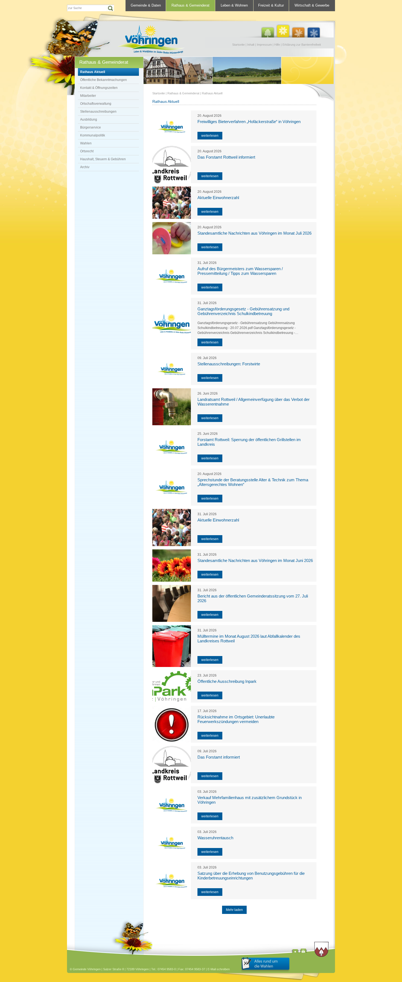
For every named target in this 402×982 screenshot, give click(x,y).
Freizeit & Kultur (271, 5)
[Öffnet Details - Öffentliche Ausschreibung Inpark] (171, 686)
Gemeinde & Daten (146, 5)
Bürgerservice (90, 127)
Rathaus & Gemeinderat (190, 5)
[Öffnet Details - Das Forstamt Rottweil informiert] (171, 164)
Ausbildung (88, 119)
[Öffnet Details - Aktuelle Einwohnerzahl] (171, 203)
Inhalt (250, 44)
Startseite (238, 44)
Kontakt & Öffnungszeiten (99, 88)
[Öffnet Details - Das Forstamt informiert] (171, 764)
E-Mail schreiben (219, 969)
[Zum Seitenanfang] (295, 951)
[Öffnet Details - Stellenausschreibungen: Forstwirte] (171, 369)
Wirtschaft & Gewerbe (312, 5)
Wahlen (86, 143)
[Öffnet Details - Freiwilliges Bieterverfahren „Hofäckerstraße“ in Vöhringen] (171, 126)
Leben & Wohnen (234, 5)
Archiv (84, 167)
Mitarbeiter (88, 96)
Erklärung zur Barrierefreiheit (301, 44)
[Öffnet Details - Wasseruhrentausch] (171, 843)
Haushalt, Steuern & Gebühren (103, 159)
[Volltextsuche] (90, 8)
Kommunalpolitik (92, 135)
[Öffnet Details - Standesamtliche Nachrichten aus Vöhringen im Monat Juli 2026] (171, 238)
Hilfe (277, 44)
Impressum (264, 44)
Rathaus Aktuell (92, 72)
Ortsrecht (87, 151)
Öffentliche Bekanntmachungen (103, 80)
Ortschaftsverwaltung (95, 104)
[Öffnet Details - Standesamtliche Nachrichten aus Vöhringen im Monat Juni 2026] (171, 565)
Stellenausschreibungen (98, 111)
